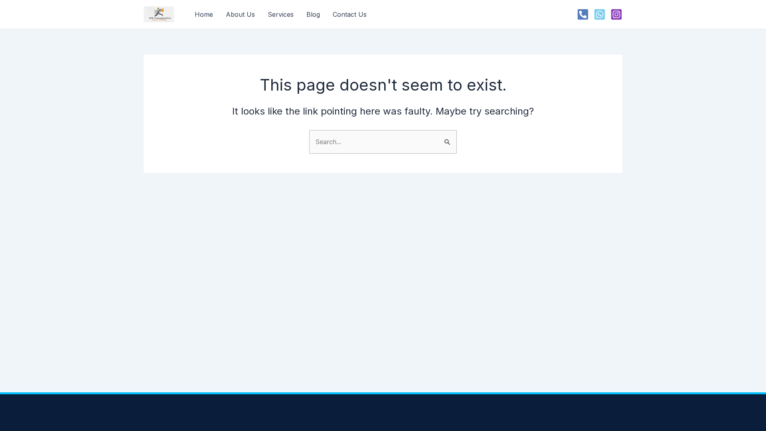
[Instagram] (616, 14)
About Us (240, 14)
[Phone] (583, 14)
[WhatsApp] (600, 14)
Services (281, 14)
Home (204, 14)
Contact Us (350, 14)
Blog (313, 14)
